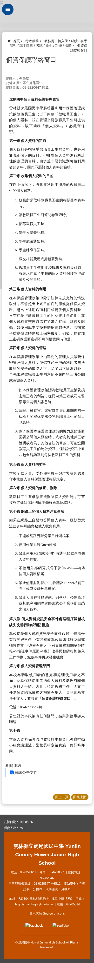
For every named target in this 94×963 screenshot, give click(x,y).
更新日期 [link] (10, 822)
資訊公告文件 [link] (26, 772)
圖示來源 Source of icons (47, 913)
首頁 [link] (16, 41)
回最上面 (80, 797)
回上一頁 (61, 797)
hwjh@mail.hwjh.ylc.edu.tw (34, 904)
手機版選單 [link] (7, 9)
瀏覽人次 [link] (10, 828)
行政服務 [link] (32, 41)
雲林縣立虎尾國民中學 (47, 12)
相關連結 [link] (13, 766)
